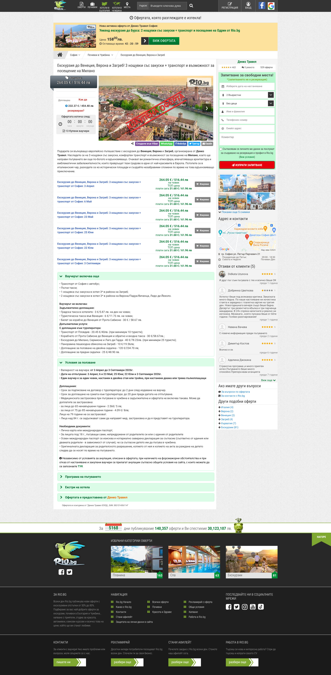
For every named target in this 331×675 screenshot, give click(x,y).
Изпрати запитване (248, 165)
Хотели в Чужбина (117, 9)
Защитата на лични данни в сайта (134, 622)
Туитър (196, 143)
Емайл (208, 143)
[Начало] (60, 55)
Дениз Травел (117, 497)
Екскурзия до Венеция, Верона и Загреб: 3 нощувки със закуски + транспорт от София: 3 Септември (99, 261)
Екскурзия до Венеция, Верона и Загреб (143, 55)
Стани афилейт (123, 617)
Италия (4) (226, 407)
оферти (267, 67)
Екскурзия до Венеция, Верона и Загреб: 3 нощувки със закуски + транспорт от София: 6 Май (99, 199)
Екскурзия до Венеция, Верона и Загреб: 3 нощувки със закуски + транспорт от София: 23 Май (99, 214)
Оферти (82, 7)
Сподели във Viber (147, 143)
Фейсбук (181, 143)
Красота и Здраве (162, 612)
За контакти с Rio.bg (232, 396)
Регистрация (230, 7)
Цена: (103, 39)
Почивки (92, 7)
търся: (143, 5)
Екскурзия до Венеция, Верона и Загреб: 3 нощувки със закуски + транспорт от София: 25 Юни (99, 230)
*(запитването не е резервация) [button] (247, 79)
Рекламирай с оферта (200, 602)
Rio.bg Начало (123, 602)
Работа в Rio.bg (197, 617)
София (73, 55)
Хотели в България (104, 9)
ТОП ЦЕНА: (76, 78)
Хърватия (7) (228, 423)
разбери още (122, 662)
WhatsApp (166, 143)
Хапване (193, 612)
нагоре (321, 537)
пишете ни (63, 662)
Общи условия (196, 607)
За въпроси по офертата (235, 391)
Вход (248, 7)
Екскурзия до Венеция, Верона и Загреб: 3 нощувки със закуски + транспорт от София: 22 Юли (99, 245)
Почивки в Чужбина (99, 55)
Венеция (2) (227, 415)
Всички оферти (160, 602)
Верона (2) (226, 411)
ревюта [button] (249, 67)
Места (127, 7)
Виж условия (247, 157)
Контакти (120, 612)
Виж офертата (164, 41)
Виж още (267, 380)
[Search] (191, 6)
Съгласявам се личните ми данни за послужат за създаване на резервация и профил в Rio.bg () (247, 153)
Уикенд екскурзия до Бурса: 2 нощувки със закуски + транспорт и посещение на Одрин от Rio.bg (169, 31)
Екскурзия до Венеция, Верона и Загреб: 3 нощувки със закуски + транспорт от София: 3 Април (99, 184)
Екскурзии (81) (229, 427)
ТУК (80, 466)
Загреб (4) (226, 419)
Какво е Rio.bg (123, 607)
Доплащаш (64, 100)
